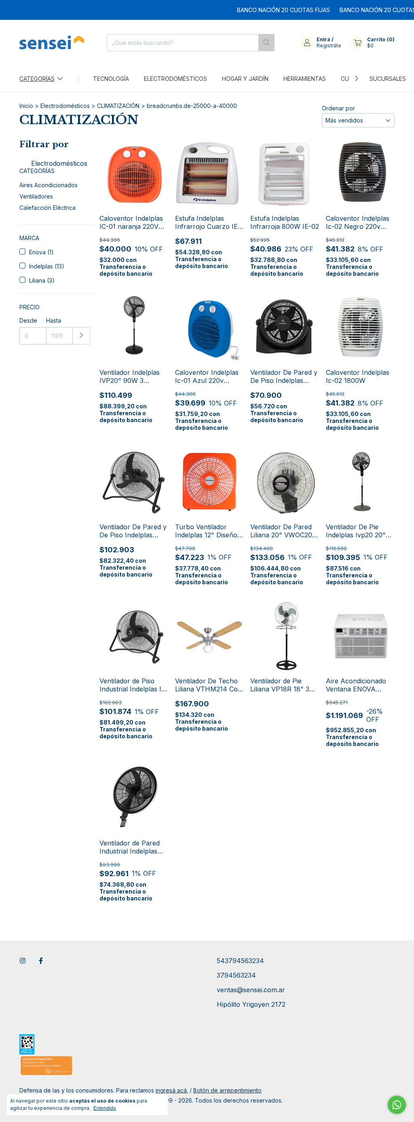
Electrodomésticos (175, 78)
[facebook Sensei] (41, 961)
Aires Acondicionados (48, 185)
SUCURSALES (388, 78)
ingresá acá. (172, 1090)
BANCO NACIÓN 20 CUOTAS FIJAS (271, 9)
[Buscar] (266, 42)
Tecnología (111, 78)
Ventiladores (36, 196)
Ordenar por (338, 108)
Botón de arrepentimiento (227, 1090)
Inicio (26, 105)
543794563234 (240, 961)
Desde (28, 320)
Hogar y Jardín (245, 78)
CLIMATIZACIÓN (118, 105)
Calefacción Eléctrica (47, 207)
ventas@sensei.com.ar (251, 990)
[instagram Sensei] (22, 961)
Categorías (37, 78)
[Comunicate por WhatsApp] (397, 1105)
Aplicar (81, 335)
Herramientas (304, 78)
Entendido (104, 1108)
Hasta (53, 320)
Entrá (323, 39)
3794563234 (236, 975)
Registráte (329, 45)
